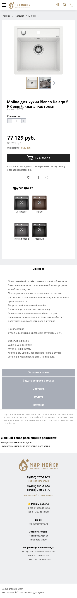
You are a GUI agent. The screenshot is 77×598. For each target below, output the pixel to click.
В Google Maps (38, 539)
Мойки (32, 15)
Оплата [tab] (38, 396)
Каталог (19, 15)
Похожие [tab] (38, 405)
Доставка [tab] (38, 388)
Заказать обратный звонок (38, 495)
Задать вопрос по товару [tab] (38, 380)
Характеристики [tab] (38, 372)
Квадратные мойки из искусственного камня (25, 446)
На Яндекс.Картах (38, 535)
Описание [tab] (38, 268)
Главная (6, 15)
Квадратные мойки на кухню (16, 442)
